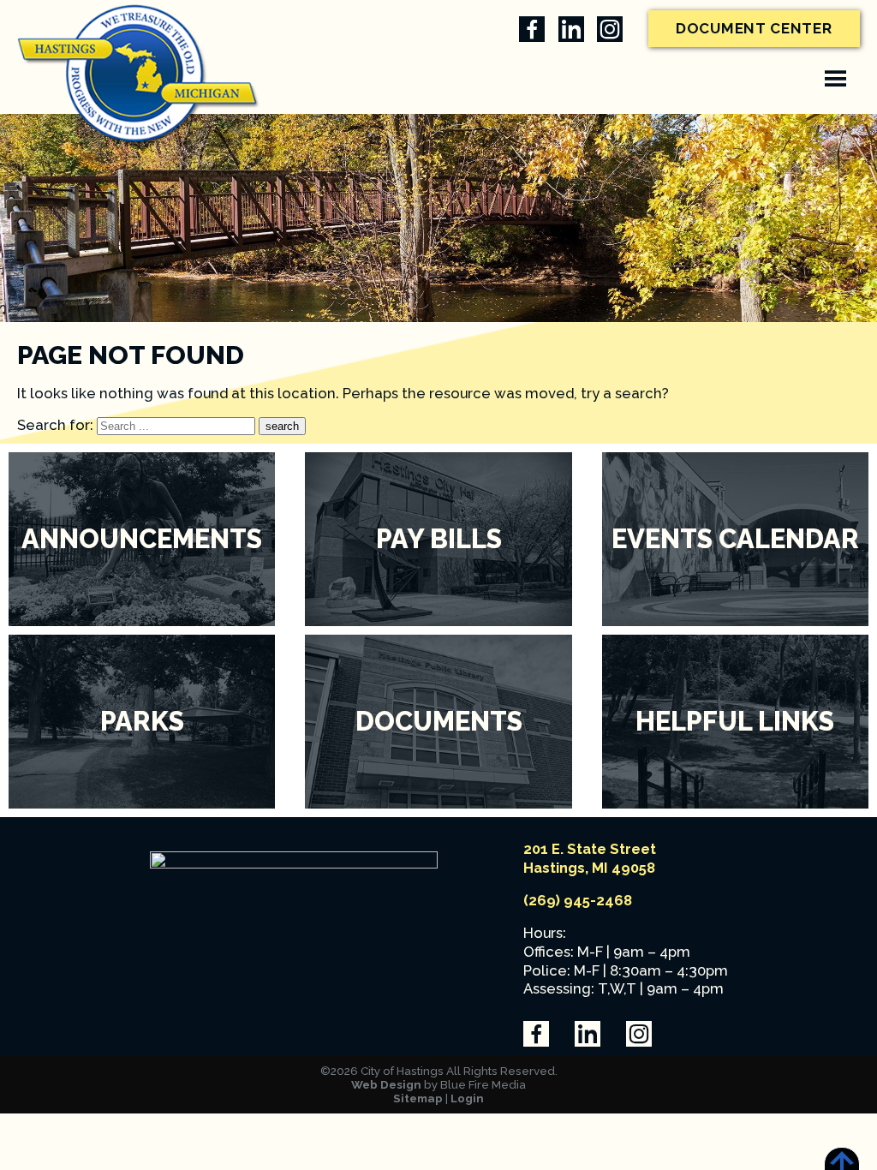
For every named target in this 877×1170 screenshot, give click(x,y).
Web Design (386, 1084)
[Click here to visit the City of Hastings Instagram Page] (610, 29)
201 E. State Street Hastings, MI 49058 (589, 858)
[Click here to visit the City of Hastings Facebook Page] (532, 29)
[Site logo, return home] (294, 863)
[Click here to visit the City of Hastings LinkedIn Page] (571, 29)
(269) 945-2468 (577, 900)
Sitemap (418, 1098)
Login (467, 1098)
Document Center (754, 28)
